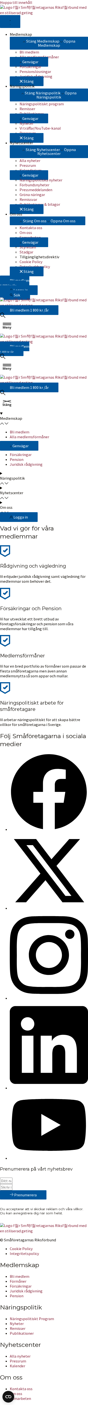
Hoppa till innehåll (16, 2)
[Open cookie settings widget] (8, 1397)
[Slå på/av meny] (10, 21)
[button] (29, 62)
